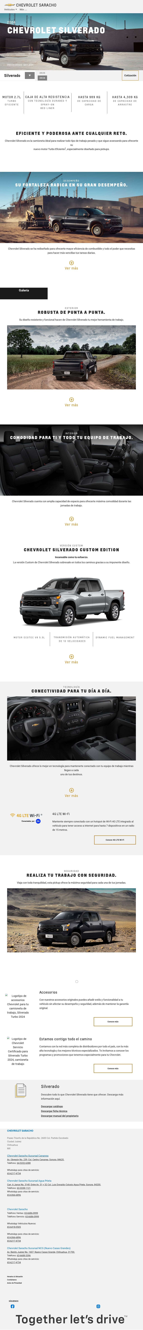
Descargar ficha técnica (54, 1111)
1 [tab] (77, 981)
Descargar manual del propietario (59, 1115)
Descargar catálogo (52, 1106)
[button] (33, 64)
